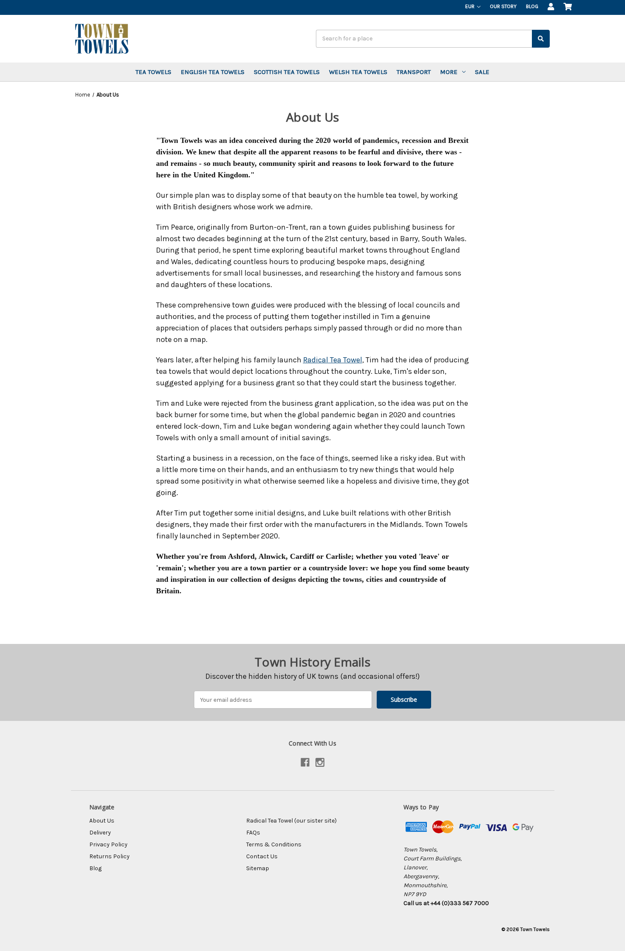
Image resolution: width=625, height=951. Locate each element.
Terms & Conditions (273, 844)
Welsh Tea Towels (358, 72)
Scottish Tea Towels (287, 72)
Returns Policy (109, 856)
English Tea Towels (212, 72)
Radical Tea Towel (332, 359)
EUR (470, 6)
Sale (482, 72)
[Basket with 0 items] (568, 7)
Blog (532, 6)
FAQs (253, 832)
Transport (414, 72)
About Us (101, 820)
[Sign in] (551, 7)
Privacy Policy (108, 844)
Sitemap (257, 868)
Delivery (100, 832)
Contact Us (262, 856)
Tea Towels (153, 72)
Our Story (503, 6)
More (448, 72)
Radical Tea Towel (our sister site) (291, 820)
